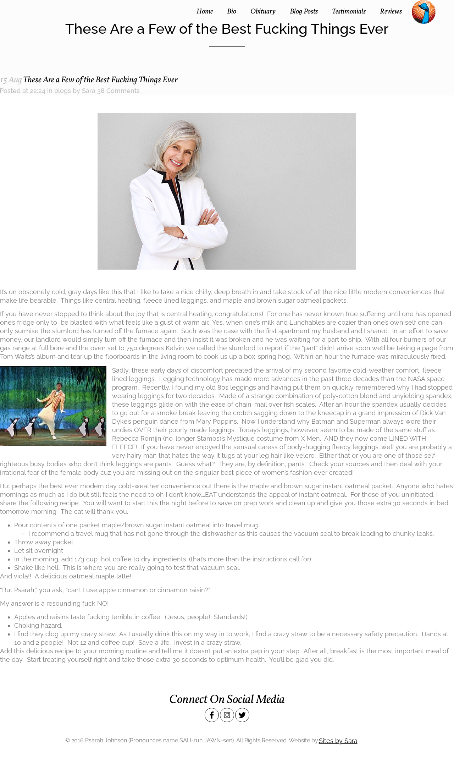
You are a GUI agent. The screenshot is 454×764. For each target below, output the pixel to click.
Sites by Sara (338, 740)
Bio (231, 12)
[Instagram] (227, 715)
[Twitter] (242, 715)
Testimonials (349, 12)
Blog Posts (304, 12)
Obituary (263, 12)
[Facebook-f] (212, 715)
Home (204, 12)
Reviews (391, 12)
